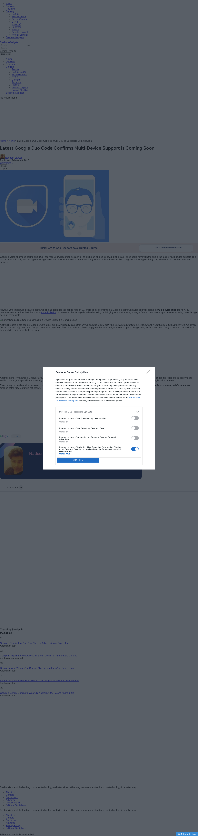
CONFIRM (78, 460)
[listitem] (99, 411)
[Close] (149, 372)
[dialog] (99, 418)
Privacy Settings (188, 834)
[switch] (135, 418)
